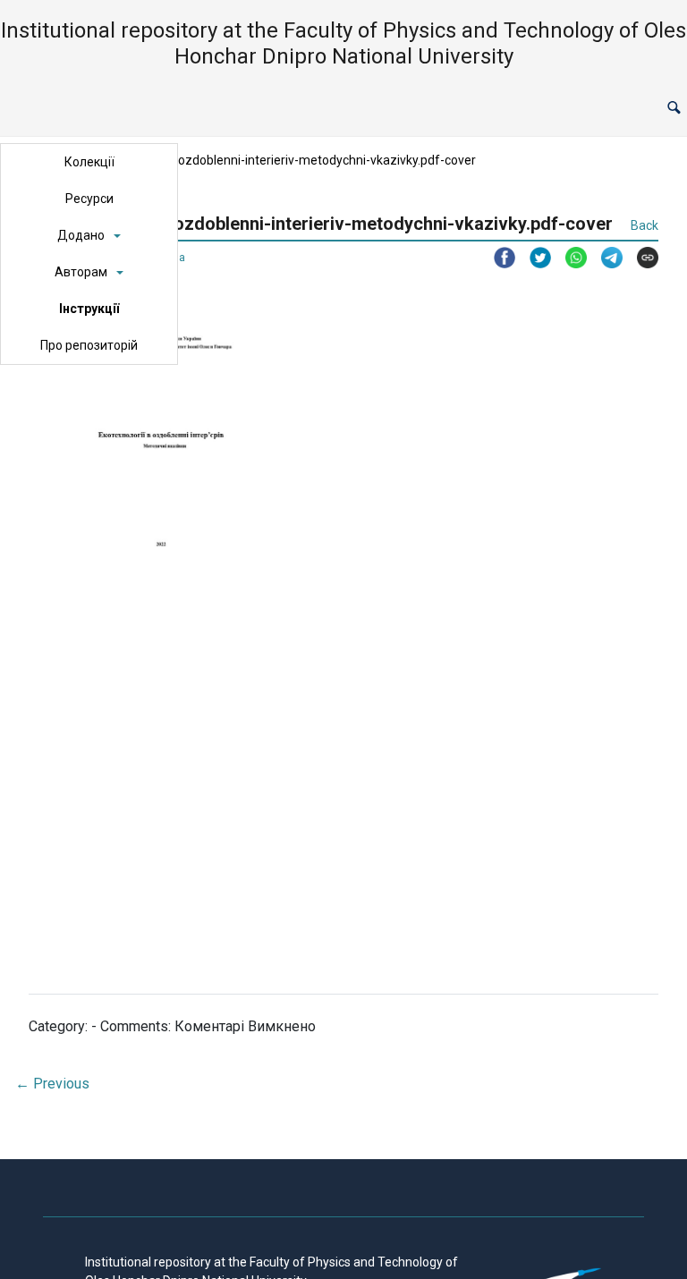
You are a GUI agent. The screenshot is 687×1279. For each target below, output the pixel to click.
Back (644, 225)
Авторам (81, 272)
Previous (52, 1083)
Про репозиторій (89, 345)
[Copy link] (640, 257)
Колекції (89, 162)
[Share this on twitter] (533, 257)
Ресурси (89, 198)
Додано (81, 235)
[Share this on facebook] (497, 257)
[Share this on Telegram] (605, 257)
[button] (674, 108)
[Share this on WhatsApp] (569, 257)
